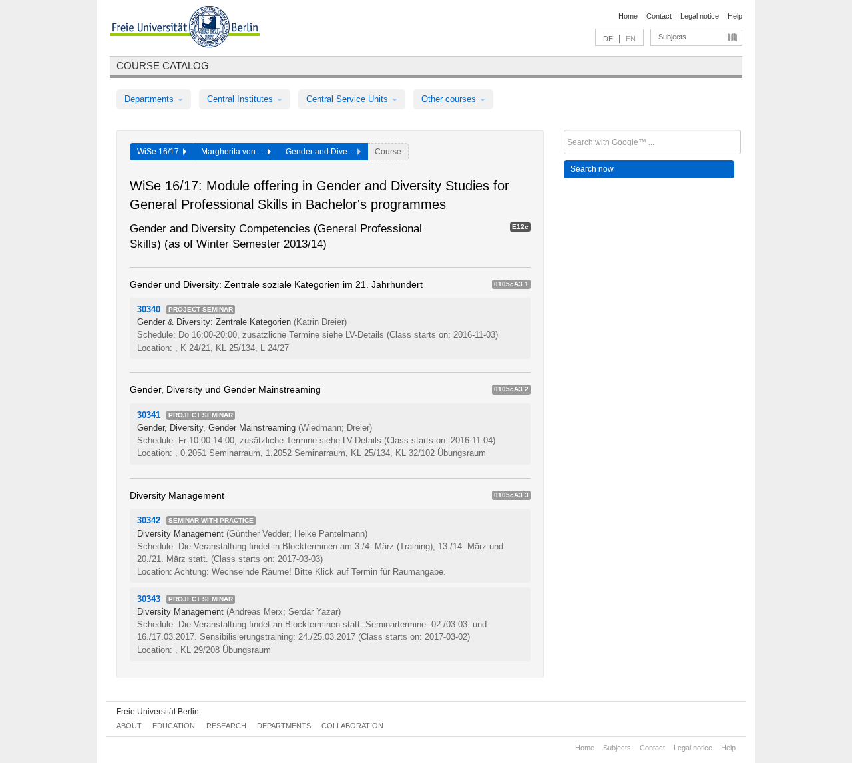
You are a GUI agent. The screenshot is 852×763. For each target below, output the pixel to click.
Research (226, 726)
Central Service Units (348, 99)
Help (735, 16)
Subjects (672, 37)
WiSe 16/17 (160, 152)
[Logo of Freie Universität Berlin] (185, 28)
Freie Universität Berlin (157, 711)
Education (173, 726)
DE (608, 39)
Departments (150, 99)
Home (628, 16)
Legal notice (699, 16)
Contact (659, 16)
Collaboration (352, 726)
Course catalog (162, 65)
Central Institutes (241, 99)
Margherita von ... (234, 152)
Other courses (450, 99)
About (129, 726)
